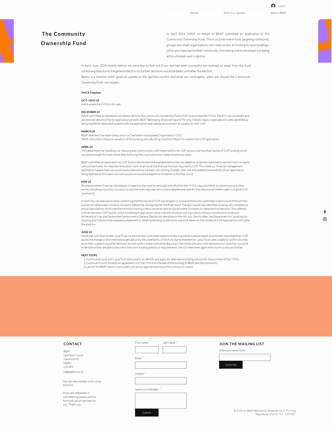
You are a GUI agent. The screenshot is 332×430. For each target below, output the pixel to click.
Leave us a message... (147, 389)
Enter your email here (232, 350)
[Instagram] (325, 219)
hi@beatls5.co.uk (74, 372)
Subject (139, 373)
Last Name (169, 342)
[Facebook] (325, 212)
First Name (141, 342)
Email (138, 358)
